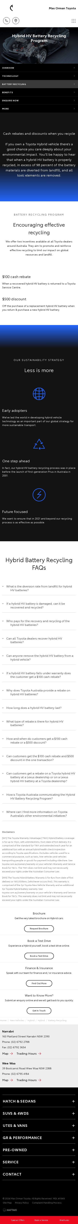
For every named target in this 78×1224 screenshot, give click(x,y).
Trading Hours (27, 1053)
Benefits (7, 92)
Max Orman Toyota (62, 8)
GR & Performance (22, 1137)
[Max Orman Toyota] (8, 8)
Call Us (6, 19)
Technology (10, 75)
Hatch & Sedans (19, 1100)
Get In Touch (39, 1010)
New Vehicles (17, 1020)
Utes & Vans (15, 1125)
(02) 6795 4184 (20, 1073)
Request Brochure (39, 928)
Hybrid (31, 1020)
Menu (73, 19)
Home (3, 1020)
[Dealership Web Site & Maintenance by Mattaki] (10, 1210)
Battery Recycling (14, 84)
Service (11, 1161)
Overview (8, 67)
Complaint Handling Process (46, 1202)
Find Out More (39, 983)
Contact (12, 1173)
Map (5, 1053)
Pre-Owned (15, 1149)
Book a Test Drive (39, 955)
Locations (15, 19)
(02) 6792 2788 (20, 1042)
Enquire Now (10, 100)
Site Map (7, 1202)
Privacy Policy (22, 1202)
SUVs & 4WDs (16, 1113)
